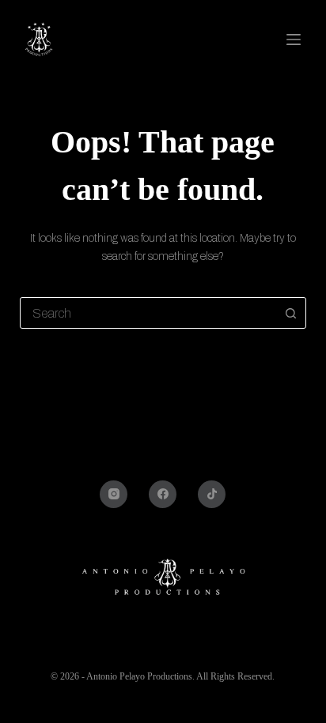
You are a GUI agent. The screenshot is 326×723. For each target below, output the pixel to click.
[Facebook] (162, 494)
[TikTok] (212, 494)
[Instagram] (113, 494)
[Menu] (296, 39)
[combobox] (148, 313)
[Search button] (290, 313)
